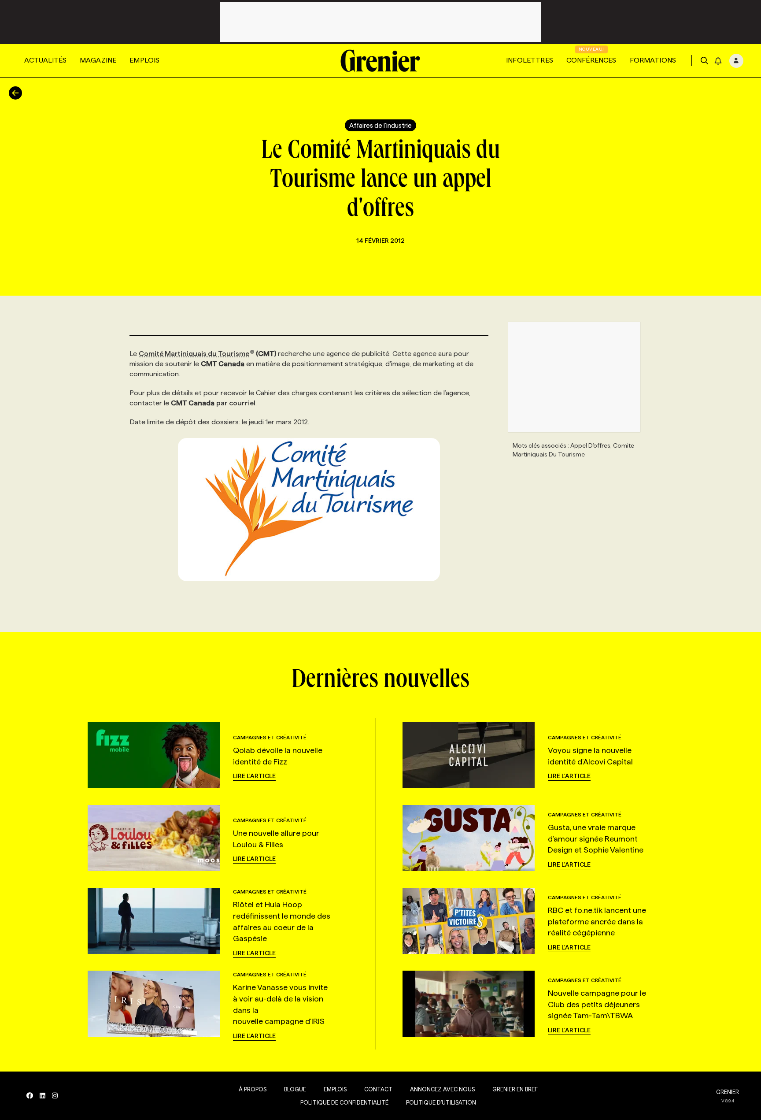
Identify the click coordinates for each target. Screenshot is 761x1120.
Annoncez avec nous (442, 1089)
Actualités (45, 60)
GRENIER (727, 1092)
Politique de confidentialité (344, 1102)
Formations (653, 60)
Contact (378, 1089)
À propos (252, 1089)
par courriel (235, 403)
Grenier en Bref (515, 1089)
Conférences (591, 60)
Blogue (295, 1089)
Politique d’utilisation (441, 1102)
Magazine (98, 60)
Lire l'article (254, 775)
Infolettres (529, 60)
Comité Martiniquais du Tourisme (194, 353)
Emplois (144, 60)
